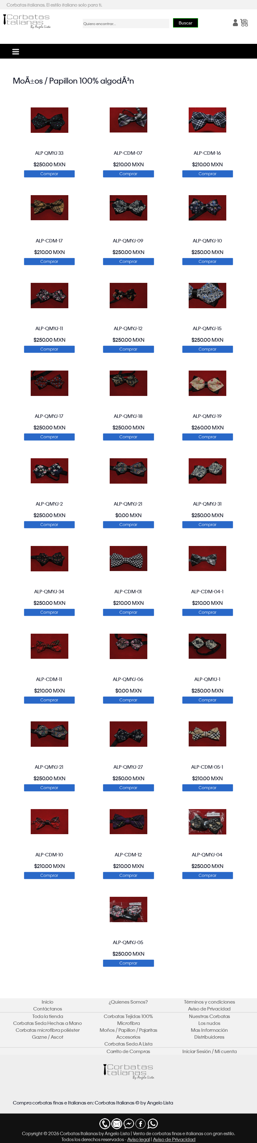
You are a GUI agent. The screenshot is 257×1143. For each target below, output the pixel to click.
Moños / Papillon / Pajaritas (128, 1030)
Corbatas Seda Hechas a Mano (47, 1023)
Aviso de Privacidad (209, 1008)
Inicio (47, 1002)
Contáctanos (47, 1008)
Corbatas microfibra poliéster (48, 1030)
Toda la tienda (47, 1016)
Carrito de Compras (128, 1051)
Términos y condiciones (209, 1002)
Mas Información (209, 1030)
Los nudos (209, 1023)
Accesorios (128, 1037)
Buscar (185, 22)
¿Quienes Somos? (128, 1002)
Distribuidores (209, 1037)
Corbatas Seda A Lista (128, 1044)
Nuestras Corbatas (209, 1016)
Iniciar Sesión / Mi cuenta (209, 1051)
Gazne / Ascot (47, 1037)
